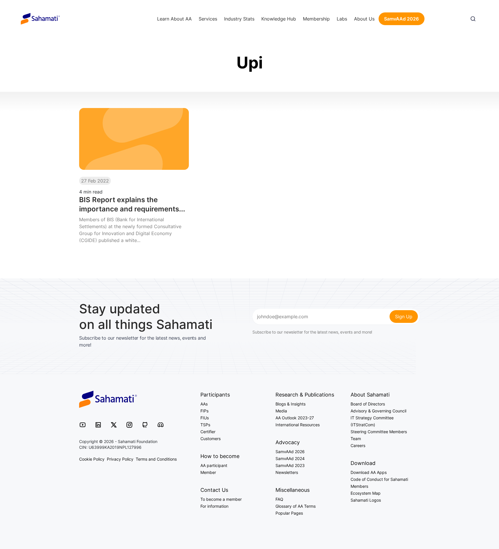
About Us (364, 19)
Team (356, 438)
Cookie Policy (92, 459)
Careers (358, 445)
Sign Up (403, 316)
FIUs (204, 417)
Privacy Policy (120, 459)
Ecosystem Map (366, 493)
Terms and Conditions (156, 459)
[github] (144, 424)
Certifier (207, 431)
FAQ (279, 499)
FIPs (204, 410)
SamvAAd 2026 (401, 19)
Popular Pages (289, 513)
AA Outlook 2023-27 (294, 417)
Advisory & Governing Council (378, 410)
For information (214, 506)
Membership (316, 19)
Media (281, 410)
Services (208, 19)
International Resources (297, 424)
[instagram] (129, 424)
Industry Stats (239, 19)
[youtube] (82, 424)
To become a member (221, 499)
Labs (342, 19)
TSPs (205, 424)
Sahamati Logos (366, 500)
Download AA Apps (369, 472)
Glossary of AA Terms (295, 506)
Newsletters (286, 472)
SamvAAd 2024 (290, 458)
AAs (204, 403)
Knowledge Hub (278, 19)
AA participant (213, 465)
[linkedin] (98, 424)
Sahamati (40, 19)
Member (208, 472)
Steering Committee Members (379, 431)
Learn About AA (174, 19)
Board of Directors (368, 403)
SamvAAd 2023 (290, 465)
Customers (210, 438)
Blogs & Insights (290, 403)
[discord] (160, 424)
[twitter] (113, 424)
